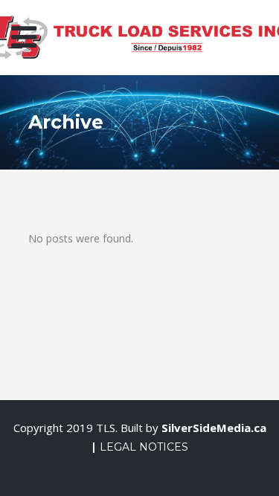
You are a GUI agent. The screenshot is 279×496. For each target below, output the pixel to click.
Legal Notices (144, 447)
